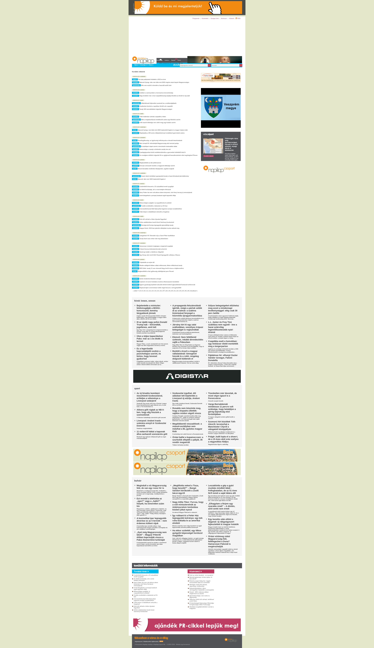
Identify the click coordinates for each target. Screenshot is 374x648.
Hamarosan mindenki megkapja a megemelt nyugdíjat (156, 246)
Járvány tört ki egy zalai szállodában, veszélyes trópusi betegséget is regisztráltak (187, 327)
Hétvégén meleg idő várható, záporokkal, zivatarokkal (198, 585)
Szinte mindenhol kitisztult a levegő (150, 278)
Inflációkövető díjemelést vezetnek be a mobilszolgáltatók (158, 103)
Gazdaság (136, 85)
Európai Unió (215, 18)
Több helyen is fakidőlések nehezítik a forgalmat (154, 212)
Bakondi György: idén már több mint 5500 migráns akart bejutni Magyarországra (164, 82)
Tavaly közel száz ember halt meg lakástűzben (153, 238)
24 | (183, 291)
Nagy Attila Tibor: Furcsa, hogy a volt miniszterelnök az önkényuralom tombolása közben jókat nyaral (187, 506)
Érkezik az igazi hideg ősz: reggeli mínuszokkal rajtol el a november (199, 581)
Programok (196, 18)
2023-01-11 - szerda (138, 183)
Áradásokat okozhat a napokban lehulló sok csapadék (156, 106)
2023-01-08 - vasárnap (139, 232)
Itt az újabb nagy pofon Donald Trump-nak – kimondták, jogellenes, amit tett (152, 324)
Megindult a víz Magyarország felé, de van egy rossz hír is (151, 486)
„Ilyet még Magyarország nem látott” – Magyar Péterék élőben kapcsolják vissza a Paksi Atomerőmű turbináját (152, 536)
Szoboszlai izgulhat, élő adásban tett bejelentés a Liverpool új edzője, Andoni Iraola (186, 397)
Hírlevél (231, 18)
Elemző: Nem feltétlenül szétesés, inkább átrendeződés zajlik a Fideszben (187, 339)
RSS (239, 18)
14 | (155, 291)
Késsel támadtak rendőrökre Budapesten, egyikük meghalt (156, 168)
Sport (135, 79)
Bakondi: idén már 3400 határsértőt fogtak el (151, 179)
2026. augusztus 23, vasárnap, (171, 63)
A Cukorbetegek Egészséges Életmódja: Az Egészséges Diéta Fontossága (201, 603)
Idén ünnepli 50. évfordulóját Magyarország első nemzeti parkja (159, 143)
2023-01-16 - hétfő (138, 113)
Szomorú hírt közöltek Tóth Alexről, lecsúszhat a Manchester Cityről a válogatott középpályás (221, 425)
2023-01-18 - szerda (138, 90)
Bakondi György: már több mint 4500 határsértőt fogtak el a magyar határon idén (163, 130)
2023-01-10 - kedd (138, 200)
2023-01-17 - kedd (138, 100)
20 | (172, 291)
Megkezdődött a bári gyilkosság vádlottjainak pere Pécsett (156, 271)
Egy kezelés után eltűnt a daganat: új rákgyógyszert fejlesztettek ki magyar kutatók (223, 521)
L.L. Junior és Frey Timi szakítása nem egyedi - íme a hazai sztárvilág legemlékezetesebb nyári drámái (222, 327)
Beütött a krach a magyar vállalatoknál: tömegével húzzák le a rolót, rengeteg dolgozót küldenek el (185, 355)
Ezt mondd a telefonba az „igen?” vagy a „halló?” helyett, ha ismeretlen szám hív (150, 502)
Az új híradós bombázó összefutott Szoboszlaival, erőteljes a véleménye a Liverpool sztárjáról (150, 397)
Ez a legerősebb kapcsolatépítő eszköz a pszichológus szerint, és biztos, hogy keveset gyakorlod (149, 353)
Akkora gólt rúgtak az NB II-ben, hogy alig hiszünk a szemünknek (150, 412)
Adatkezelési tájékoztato (150, 641)
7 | (139, 291)
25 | (186, 291)
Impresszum (138, 641)
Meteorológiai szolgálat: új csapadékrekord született (155, 203)
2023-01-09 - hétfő (138, 216)
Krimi (134, 130)
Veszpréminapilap (139, 65)
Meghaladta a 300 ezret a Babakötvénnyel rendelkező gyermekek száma (161, 133)
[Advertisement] (187, 38)
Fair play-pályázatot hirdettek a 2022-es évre (152, 79)
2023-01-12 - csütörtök (139, 173)
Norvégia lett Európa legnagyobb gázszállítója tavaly (157, 225)
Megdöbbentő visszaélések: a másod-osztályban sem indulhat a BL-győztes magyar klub (187, 428)
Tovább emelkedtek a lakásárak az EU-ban (154, 206)
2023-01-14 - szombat (139, 137)
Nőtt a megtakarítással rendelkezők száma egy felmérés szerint (160, 119)
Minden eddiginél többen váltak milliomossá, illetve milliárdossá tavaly (160, 265)
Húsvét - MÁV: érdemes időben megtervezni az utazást (199, 592)
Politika (135, 165)
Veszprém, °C (171, 59)
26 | (189, 291)
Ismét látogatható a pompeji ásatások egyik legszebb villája (157, 195)
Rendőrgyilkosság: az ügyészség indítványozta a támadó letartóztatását (160, 140)
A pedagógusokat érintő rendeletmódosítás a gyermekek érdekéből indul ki (162, 152)
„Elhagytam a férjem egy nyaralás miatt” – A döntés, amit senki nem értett (221, 506)
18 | (167, 291)
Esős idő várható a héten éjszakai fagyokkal (152, 219)
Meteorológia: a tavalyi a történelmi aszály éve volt (155, 149)
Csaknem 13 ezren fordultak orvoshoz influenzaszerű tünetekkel (159, 282)
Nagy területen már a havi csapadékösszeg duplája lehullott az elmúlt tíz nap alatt (164, 96)
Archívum (224, 18)
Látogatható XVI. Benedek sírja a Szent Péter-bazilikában (157, 235)
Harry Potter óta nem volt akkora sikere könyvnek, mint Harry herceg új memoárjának (165, 192)
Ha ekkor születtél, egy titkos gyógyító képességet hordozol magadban (187, 533)
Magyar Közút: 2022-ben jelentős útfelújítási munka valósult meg (159, 228)
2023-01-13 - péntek (138, 159)
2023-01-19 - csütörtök (139, 76)
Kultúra (135, 195)
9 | (143, 291)
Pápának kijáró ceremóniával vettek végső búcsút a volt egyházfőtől (160, 287)
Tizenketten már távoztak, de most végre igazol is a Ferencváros (222, 395)
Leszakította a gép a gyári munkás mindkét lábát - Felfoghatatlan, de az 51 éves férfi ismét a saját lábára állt (222, 489)
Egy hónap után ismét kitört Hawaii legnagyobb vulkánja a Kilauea (159, 255)
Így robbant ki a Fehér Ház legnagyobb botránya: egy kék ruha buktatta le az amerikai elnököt (187, 519)
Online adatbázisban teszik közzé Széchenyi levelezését (156, 222)
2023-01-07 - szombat (139, 243)
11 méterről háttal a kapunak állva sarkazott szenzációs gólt (152, 432)
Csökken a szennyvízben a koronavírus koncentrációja (156, 93)
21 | (175, 291)
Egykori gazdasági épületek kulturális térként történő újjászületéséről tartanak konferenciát (167, 284)
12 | (150, 291)
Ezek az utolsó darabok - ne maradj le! (201, 575)
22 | (178, 291)
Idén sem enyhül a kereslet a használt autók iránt (156, 85)
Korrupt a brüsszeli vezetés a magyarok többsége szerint (157, 165)
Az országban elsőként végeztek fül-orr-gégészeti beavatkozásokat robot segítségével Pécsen (168, 155)
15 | (158, 291)
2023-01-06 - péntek (138, 259)
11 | (147, 291)
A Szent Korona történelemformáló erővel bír (153, 249)
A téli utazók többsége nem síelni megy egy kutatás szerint (157, 122)
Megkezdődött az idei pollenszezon (150, 163)
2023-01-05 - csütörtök (139, 276)
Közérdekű (205, 18)
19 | (169, 291)
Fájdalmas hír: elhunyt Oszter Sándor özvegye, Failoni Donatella (223, 357)
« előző (135, 291)
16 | (161, 291)
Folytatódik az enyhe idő (146, 262)
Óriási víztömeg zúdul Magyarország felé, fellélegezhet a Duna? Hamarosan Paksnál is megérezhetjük (219, 541)
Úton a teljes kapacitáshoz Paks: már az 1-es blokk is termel (150, 338)
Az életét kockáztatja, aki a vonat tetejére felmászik (155, 189)
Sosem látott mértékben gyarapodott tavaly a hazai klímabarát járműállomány (165, 176)
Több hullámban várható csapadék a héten (152, 116)
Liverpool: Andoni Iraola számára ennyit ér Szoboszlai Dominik (151, 423)
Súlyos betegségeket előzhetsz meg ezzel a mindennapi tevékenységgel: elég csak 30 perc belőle (223, 309)
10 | (145, 291)
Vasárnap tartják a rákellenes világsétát (151, 252)
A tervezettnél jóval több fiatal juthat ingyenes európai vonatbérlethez (160, 209)
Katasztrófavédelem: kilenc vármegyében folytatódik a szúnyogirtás (201, 589)
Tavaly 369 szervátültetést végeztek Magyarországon (155, 109)
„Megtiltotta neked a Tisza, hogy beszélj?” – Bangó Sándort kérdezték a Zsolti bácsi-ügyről (185, 489)
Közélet (135, 82)
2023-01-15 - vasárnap (139, 127)
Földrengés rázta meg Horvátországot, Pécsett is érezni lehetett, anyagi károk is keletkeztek (231, 144)
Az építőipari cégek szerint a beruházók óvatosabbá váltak (159, 146)
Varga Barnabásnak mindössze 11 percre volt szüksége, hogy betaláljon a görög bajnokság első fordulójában (222, 409)
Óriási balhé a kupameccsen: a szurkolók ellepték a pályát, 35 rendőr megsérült (187, 439)
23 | (180, 291)
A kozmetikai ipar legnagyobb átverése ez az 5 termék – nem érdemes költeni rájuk (152, 521)
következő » (194, 291)
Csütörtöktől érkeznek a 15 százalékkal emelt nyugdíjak (156, 186)
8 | (141, 291)
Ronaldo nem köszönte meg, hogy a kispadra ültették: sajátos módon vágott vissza (186, 410)
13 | (153, 291)
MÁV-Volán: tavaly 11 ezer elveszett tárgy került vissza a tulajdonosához (161, 268)
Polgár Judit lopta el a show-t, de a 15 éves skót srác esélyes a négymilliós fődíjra (223, 439)
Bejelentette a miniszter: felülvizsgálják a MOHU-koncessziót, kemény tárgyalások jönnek (149, 309)
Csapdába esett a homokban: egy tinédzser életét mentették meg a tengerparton (223, 343)
